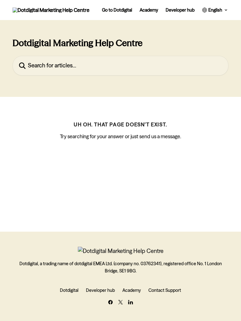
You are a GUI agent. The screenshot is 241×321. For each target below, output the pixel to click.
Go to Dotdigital (117, 10)
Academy (149, 10)
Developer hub (180, 10)
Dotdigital (69, 290)
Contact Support (164, 290)
